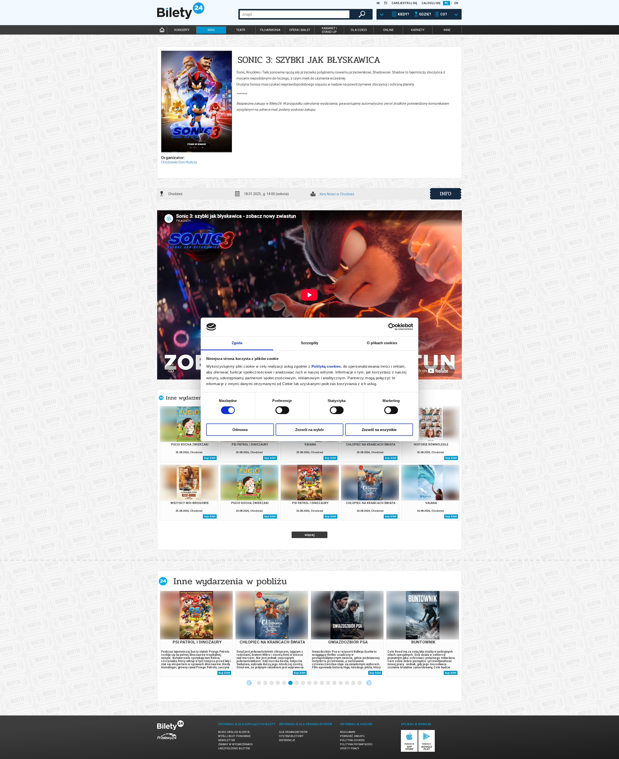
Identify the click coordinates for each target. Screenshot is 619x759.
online (388, 30)
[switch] (282, 410)
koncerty (181, 30)
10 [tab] (315, 683)
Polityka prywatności (356, 744)
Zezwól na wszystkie (379, 430)
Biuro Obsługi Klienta (234, 732)
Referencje (287, 740)
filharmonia (270, 30)
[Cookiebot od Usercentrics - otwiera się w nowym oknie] (392, 326)
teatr (240, 30)
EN (456, 3)
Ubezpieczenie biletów (234, 748)
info (445, 194)
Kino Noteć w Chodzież (337, 194)
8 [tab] (303, 683)
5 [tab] (284, 683)
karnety (417, 30)
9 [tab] (309, 683)
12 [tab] (328, 683)
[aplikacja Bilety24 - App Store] (409, 750)
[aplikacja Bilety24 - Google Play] (426, 750)
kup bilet (209, 458)
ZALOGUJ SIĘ (431, 3)
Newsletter (226, 740)
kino (211, 30)
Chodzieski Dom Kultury (179, 162)
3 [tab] (271, 683)
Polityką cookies (326, 366)
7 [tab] (297, 683)
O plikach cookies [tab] (382, 343)
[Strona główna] (180, 18)
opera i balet (299, 30)
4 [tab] (278, 683)
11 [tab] (322, 683)
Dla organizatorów (293, 732)
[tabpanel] (196, 634)
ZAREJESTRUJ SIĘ (404, 3)
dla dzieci (359, 30)
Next (369, 683)
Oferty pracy (349, 748)
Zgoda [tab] (237, 343)
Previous (249, 683)
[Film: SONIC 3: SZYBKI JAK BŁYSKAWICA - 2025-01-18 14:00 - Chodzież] (196, 102)
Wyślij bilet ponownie (234, 736)
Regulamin (347, 732)
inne (447, 30)
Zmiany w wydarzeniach (235, 744)
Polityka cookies (352, 740)
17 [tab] (359, 683)
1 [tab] (259, 683)
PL (446, 3)
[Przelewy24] (167, 740)
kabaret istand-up (329, 30)
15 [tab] (347, 683)
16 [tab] (353, 683)
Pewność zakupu (352, 736)
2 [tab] (265, 683)
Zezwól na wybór (309, 430)
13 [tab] (334, 683)
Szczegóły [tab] (309, 343)
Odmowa (240, 430)
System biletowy (291, 736)
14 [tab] (341, 683)
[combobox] (294, 14)
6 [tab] (290, 683)
